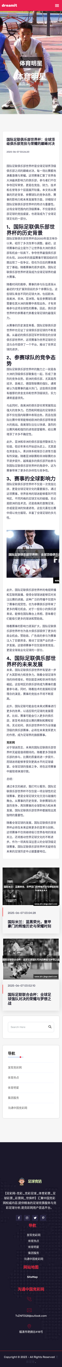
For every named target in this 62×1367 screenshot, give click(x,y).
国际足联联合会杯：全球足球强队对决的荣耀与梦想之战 (29, 999)
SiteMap (32, 1277)
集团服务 (13, 1097)
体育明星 (13, 1087)
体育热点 (13, 1077)
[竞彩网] (31, 1181)
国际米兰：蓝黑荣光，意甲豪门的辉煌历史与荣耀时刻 (29, 924)
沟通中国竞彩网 (17, 1108)
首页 (21, 84)
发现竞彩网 (15, 1067)
